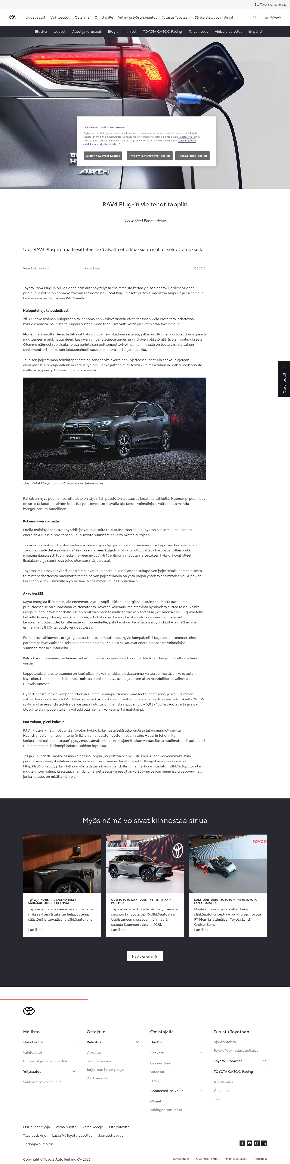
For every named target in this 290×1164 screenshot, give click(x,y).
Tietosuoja (260, 1158)
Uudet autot (35, 17)
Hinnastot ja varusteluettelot (46, 1060)
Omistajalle (104, 17)
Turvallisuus (223, 1081)
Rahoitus (94, 1041)
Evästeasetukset (236, 1158)
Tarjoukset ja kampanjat (105, 1069)
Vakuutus (94, 1052)
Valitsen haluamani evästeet (103, 155)
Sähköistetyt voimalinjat (214, 17)
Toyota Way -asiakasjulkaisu (236, 1050)
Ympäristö (222, 1090)
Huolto (156, 1041)
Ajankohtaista (225, 1041)
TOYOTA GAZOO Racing (233, 1071)
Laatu (218, 1098)
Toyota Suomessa (228, 1060)
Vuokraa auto (97, 1077)
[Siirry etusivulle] (13, 17)
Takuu (155, 1079)
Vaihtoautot (60, 17)
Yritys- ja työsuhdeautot (137, 17)
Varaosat (157, 1071)
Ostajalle (82, 17)
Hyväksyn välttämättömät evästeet (149, 155)
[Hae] (255, 17)
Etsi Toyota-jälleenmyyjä (271, 4)
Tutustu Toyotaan (176, 17)
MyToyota (275, 17)
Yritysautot (32, 1071)
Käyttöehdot (181, 1158)
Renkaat (157, 1052)
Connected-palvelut (166, 1090)
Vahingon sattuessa (166, 1109)
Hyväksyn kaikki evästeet (192, 155)
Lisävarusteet (161, 1062)
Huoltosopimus (99, 1060)
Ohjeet (155, 1100)
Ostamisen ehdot (207, 1158)
